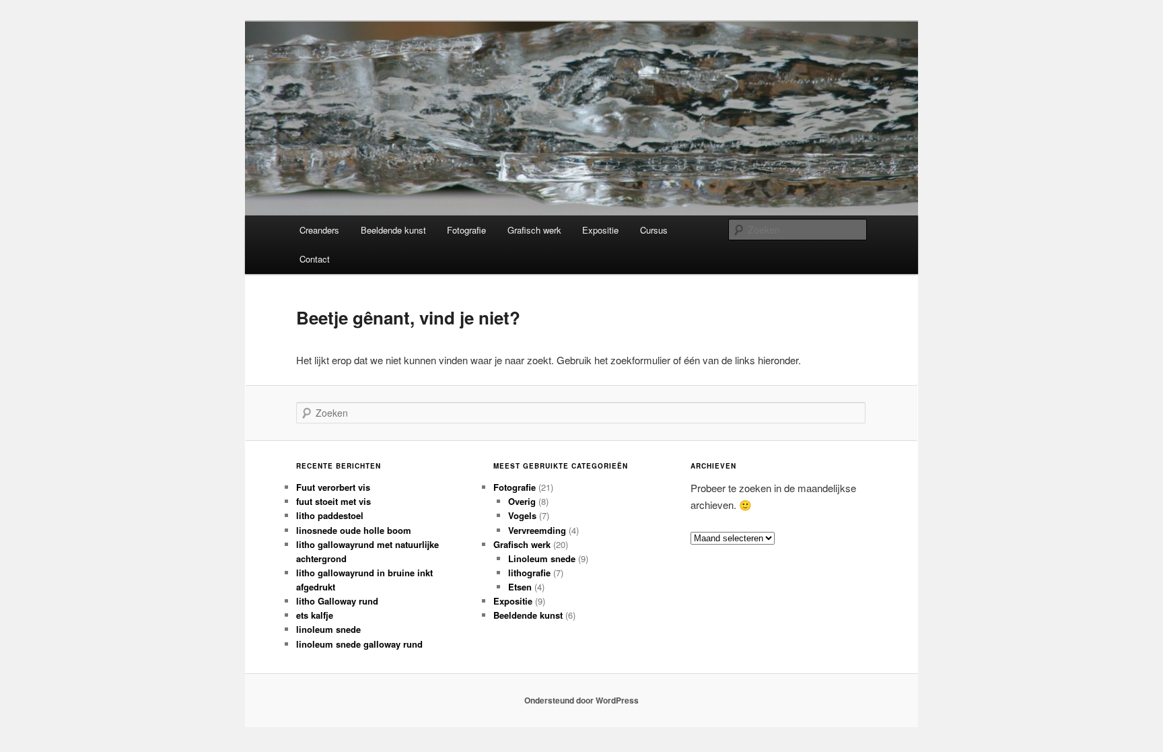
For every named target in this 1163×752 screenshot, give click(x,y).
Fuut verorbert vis (333, 487)
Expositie (600, 230)
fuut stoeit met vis (333, 501)
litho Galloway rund (337, 600)
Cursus (654, 230)
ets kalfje (314, 615)
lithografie (529, 572)
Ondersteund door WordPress (581, 700)
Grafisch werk (534, 230)
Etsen (520, 586)
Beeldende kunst (393, 230)
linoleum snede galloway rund (359, 644)
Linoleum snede (541, 558)
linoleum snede (328, 629)
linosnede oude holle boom (353, 530)
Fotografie (466, 230)
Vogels (522, 515)
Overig (522, 501)
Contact (314, 258)
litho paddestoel (329, 515)
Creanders (319, 230)
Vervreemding (537, 530)
